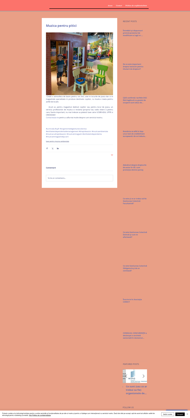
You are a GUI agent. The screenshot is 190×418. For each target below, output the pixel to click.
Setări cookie (167, 414)
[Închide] (187, 414)
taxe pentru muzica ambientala (57, 141)
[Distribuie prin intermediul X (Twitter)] (52, 148)
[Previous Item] (126, 376)
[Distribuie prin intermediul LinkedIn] (58, 148)
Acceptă (180, 414)
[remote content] (79, 120)
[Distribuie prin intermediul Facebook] (47, 148)
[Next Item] (143, 376)
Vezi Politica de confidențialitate (40, 415)
